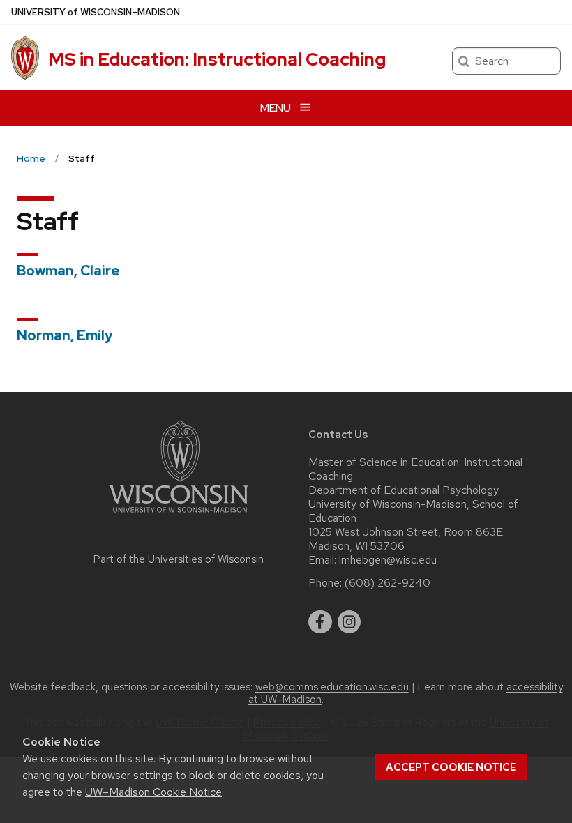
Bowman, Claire (68, 271)
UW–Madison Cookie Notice (153, 792)
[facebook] (320, 622)
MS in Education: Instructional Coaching (217, 59)
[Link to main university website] (178, 515)
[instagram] (349, 622)
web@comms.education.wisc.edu (332, 687)
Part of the (178, 559)
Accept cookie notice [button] (451, 767)
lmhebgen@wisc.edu (388, 560)
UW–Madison (95, 12)
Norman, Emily (65, 335)
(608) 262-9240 (387, 583)
